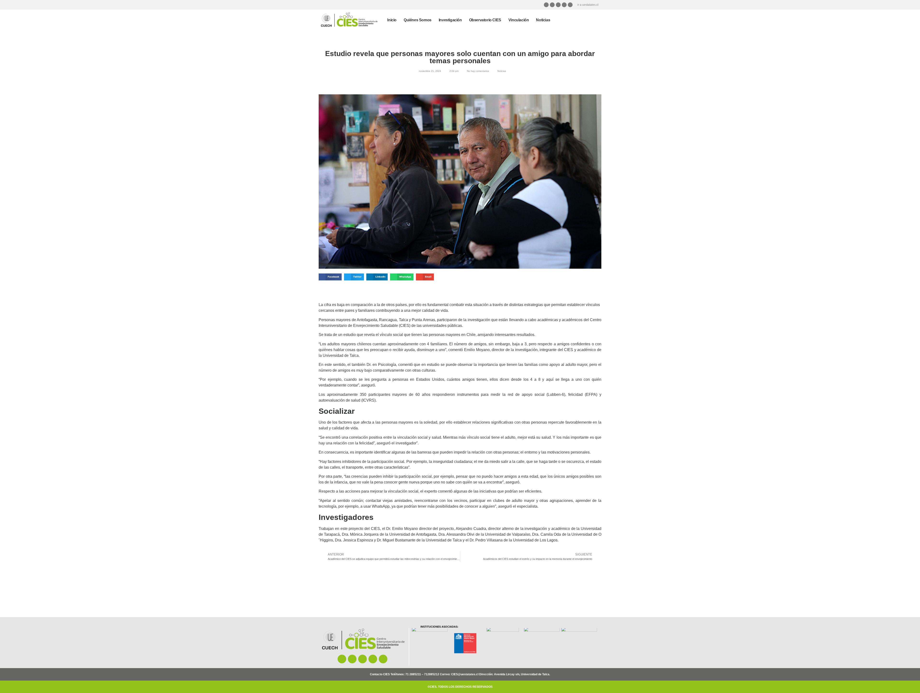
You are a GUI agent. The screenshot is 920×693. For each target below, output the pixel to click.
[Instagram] (546, 4)
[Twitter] (558, 4)
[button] (330, 276)
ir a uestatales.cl (587, 4)
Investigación (450, 20)
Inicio (392, 20)
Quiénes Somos (417, 20)
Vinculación (518, 20)
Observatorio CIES (485, 20)
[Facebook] (552, 4)
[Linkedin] (570, 4)
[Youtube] (564, 4)
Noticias (543, 20)
